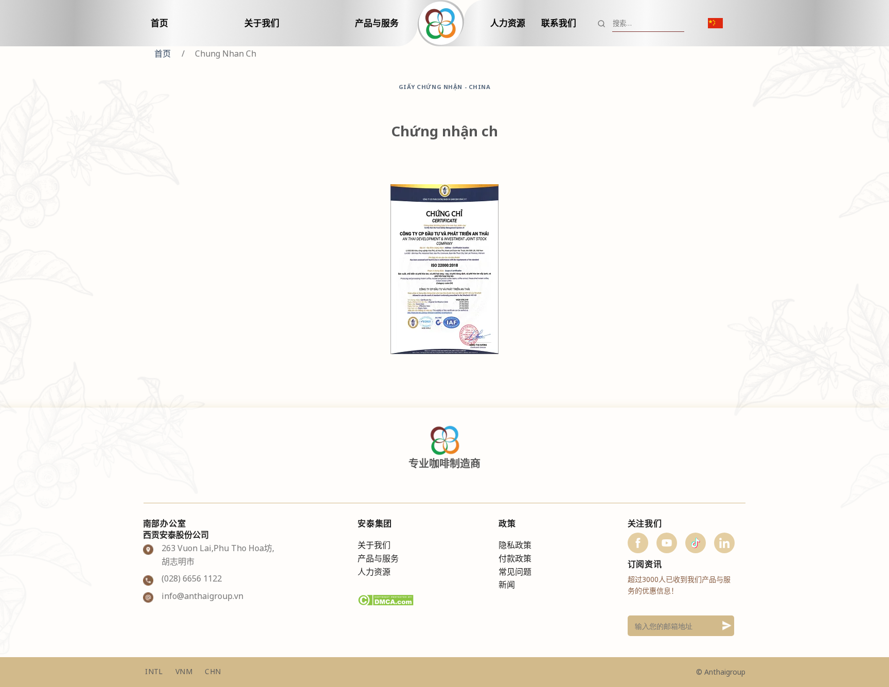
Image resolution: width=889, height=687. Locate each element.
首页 (159, 23)
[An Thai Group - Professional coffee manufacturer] (444, 23)
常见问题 (515, 571)
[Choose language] (715, 23)
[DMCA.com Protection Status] (386, 599)
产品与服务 (377, 23)
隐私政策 (515, 545)
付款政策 (515, 558)
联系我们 (558, 23)
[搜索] (601, 23)
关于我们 (261, 23)
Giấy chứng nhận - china (445, 87)
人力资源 (507, 23)
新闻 (507, 584)
